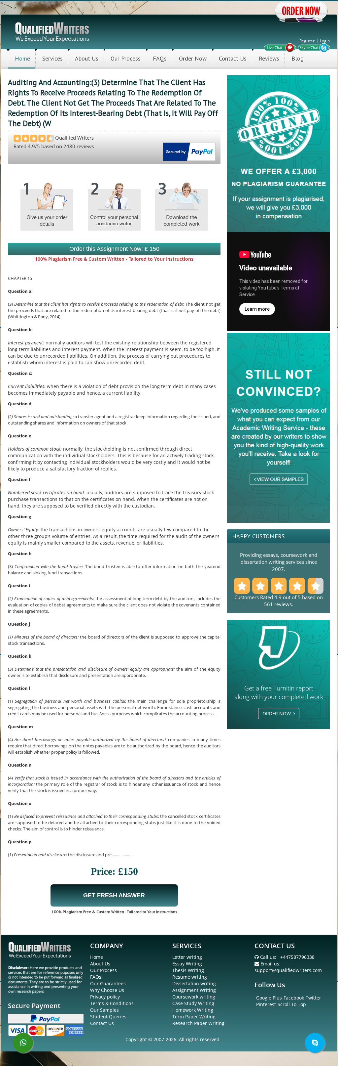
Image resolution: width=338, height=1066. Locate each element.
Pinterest (266, 1004)
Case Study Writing (193, 1003)
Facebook (294, 998)
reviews (283, 604)
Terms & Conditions (112, 1003)
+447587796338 (297, 957)
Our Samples (104, 1010)
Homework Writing (192, 1010)
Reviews (269, 58)
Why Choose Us (107, 990)
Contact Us (233, 58)
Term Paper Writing (194, 1016)
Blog (297, 58)
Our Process (126, 58)
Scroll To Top (292, 1004)
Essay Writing (187, 963)
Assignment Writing (194, 990)
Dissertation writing (194, 983)
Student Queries (108, 1016)
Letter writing (187, 957)
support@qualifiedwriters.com (288, 970)
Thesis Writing (188, 970)
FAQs (160, 58)
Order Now (193, 58)
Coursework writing (193, 997)
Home (22, 58)
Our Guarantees (108, 983)
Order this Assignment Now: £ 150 (114, 248)
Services (52, 58)
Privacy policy (105, 997)
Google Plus (269, 998)
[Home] (53, 31)
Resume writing (189, 977)
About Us (86, 58)
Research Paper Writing (198, 1023)
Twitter (313, 998)
